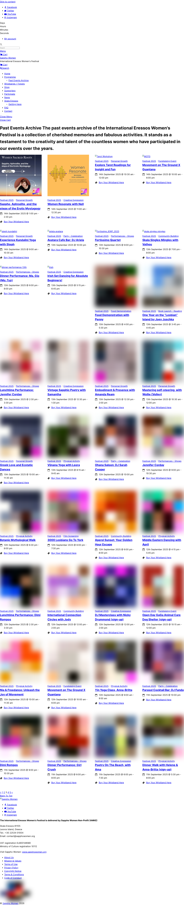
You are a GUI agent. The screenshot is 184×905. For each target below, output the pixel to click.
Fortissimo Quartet (108, 240)
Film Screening (70, 536)
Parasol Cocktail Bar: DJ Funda (163, 690)
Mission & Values (12, 861)
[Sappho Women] (9, 799)
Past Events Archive (19, 80)
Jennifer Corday (153, 465)
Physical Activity (71, 461)
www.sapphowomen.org (34, 852)
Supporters (9, 90)
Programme (10, 77)
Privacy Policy (11, 867)
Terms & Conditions (14, 874)
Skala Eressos (11, 101)
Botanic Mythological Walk (18, 540)
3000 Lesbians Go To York (65, 540)
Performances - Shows (122, 236)
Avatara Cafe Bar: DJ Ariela (65, 240)
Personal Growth (24, 200)
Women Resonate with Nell (65, 204)
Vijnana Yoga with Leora (63, 465)
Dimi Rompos (9, 765)
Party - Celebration (73, 236)
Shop (6, 87)
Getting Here (15, 104)
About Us (9, 857)
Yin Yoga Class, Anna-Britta (113, 690)
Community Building (168, 236)
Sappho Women (10, 903)
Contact (8, 111)
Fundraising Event (167, 161)
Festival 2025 (7, 200)
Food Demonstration (121, 311)
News (7, 97)
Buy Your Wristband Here (16, 221)
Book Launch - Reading (170, 311)
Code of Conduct (13, 878)
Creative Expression (73, 200)
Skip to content (7, 1)
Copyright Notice (12, 871)
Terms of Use (11, 864)
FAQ (6, 107)
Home (7, 73)
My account (10, 38)
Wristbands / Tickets (14, 84)
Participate (9, 94)
